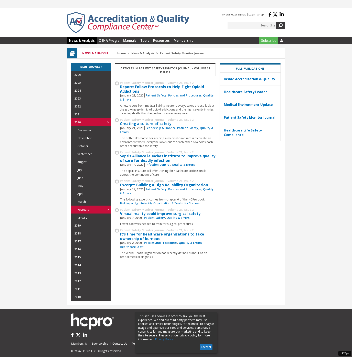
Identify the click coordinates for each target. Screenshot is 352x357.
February (83, 209)
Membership (184, 40)
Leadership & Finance (161, 128)
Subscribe (268, 40)
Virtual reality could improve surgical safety (160, 213)
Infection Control (158, 164)
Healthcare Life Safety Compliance (243, 132)
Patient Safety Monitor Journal (249, 117)
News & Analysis (82, 40)
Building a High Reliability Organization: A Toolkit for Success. (160, 203)
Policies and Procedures (184, 95)
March (81, 202)
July (79, 170)
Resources (161, 40)
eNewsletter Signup (234, 14)
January (82, 217)
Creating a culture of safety (145, 123)
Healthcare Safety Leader (245, 92)
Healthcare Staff (131, 247)
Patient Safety (156, 95)
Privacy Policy (164, 339)
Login (252, 14)
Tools (144, 40)
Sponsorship (100, 343)
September (84, 154)
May (80, 186)
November (84, 138)
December (84, 130)
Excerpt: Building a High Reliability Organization (164, 184)
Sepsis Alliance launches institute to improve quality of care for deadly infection (167, 158)
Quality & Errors (183, 164)
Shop (260, 14)
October (82, 146)
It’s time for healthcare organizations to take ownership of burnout (162, 236)
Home (121, 53)
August (82, 162)
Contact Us (119, 343)
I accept (206, 347)
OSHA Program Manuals (117, 40)
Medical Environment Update (248, 104)
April (80, 194)
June (80, 178)
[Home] (128, 22)
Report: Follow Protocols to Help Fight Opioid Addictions (162, 89)
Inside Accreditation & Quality (249, 79)
